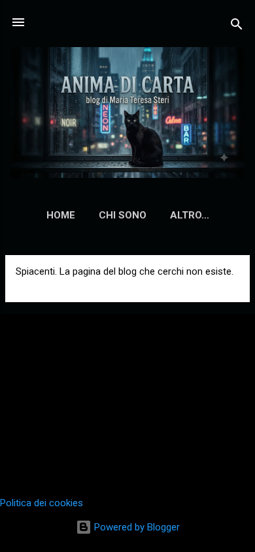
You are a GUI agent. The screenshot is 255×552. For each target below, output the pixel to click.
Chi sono (122, 215)
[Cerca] (237, 26)
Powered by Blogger (136, 527)
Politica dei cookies (41, 503)
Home (60, 215)
